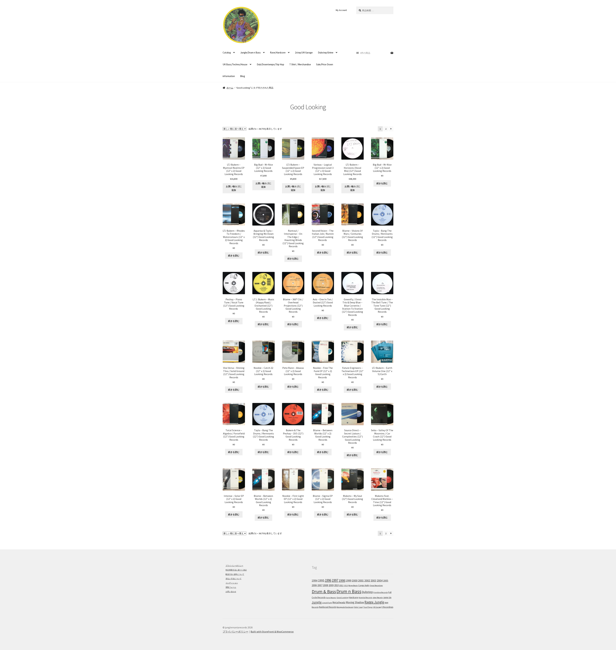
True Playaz (368, 607)
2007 (319, 585)
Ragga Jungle (374, 602)
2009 (331, 585)
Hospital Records (365, 597)
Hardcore (353, 597)
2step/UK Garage (304, 52)
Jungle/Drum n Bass (250, 52)
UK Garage (377, 607)
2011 (341, 585)
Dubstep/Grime (325, 52)
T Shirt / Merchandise (300, 64)
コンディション (232, 583)
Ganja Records (331, 598)
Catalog (227, 52)
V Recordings (387, 607)
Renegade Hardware (345, 607)
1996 (328, 580)
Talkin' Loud (358, 607)
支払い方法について (233, 578)
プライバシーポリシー (234, 565)
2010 (336, 585)
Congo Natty (363, 585)
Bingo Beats (353, 585)
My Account (341, 10)
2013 (346, 585)
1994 (314, 580)
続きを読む (382, 183)
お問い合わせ (231, 591)
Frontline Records (380, 592)
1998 (342, 580)
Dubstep (367, 592)
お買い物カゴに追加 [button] (234, 188)
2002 (367, 580)
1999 (348, 580)
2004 (380, 580)
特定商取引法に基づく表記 (236, 570)
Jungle (317, 602)
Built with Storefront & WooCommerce (272, 631)
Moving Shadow (355, 602)
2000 (355, 580)
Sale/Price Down (324, 64)
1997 (335, 580)
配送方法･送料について (235, 574)
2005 (385, 580)
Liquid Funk (327, 602)
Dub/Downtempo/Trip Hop (270, 64)
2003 (373, 580)
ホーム (230, 87)
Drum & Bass (324, 591)
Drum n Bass (348, 591)
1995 (321, 580)
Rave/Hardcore (278, 52)
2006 (314, 585)
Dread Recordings (376, 585)
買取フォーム (231, 587)
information (229, 76)
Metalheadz (338, 602)
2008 (325, 585)
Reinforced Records (327, 607)
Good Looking (342, 597)
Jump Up (387, 597)
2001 (361, 580)
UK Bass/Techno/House (235, 64)
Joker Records (378, 597)
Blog (242, 76)
